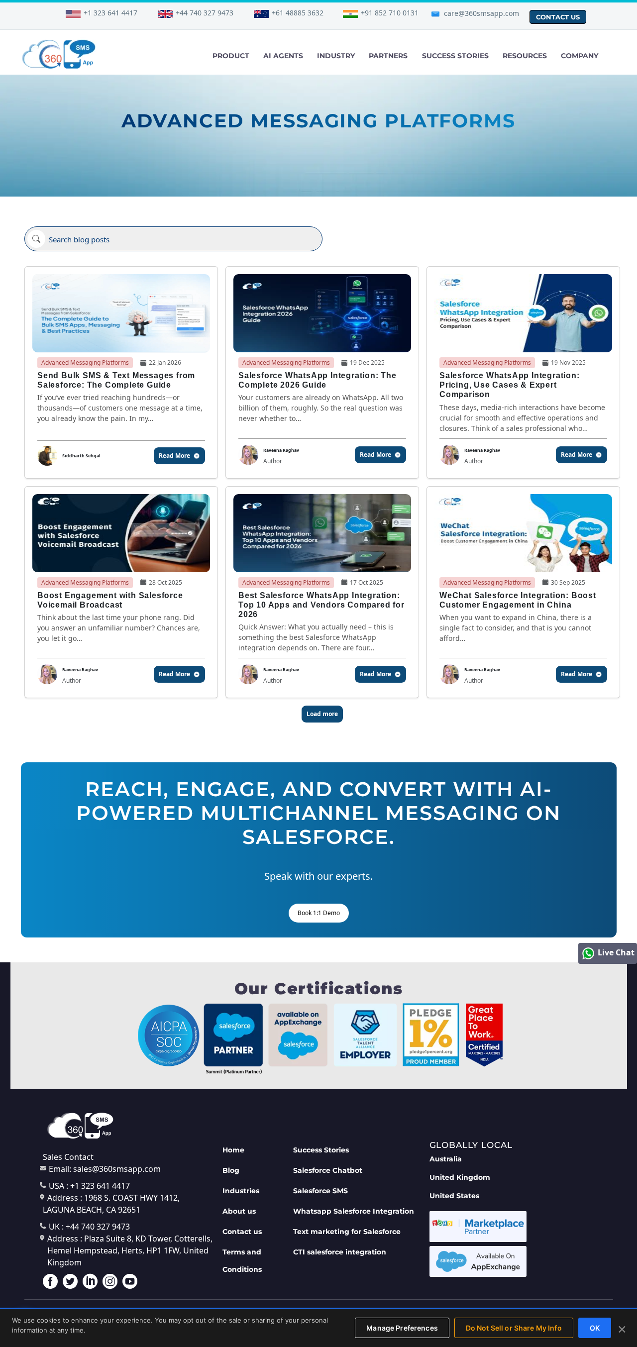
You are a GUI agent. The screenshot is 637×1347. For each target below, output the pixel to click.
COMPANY (579, 55)
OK (595, 1328)
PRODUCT (230, 55)
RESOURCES (525, 55)
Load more (322, 714)
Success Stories (321, 1149)
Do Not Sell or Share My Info (514, 1328)
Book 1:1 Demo (319, 913)
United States (454, 1195)
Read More (174, 455)
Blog (230, 1170)
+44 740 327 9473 (204, 12)
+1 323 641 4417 (110, 12)
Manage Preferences (402, 1328)
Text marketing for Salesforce (347, 1231)
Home (233, 1149)
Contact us (242, 1231)
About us (239, 1211)
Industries (240, 1190)
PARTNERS (388, 55)
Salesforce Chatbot (327, 1170)
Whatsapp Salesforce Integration (353, 1211)
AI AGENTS (283, 55)
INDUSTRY (336, 55)
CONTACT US (558, 17)
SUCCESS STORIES (455, 55)
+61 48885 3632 (297, 12)
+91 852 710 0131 (390, 12)
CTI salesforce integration (339, 1251)
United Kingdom (459, 1177)
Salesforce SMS (320, 1190)
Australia (445, 1158)
